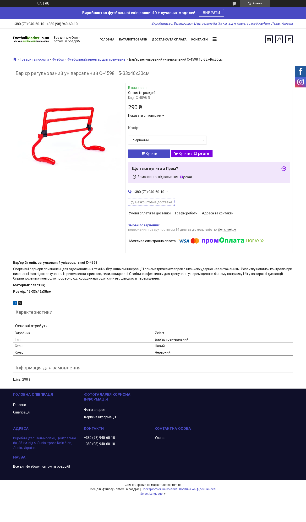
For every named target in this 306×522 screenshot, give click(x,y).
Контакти (199, 39)
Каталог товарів (133, 39)
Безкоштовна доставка (153, 202)
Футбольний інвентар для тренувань (96, 59)
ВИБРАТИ (211, 13)
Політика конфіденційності (197, 489)
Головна (106, 39)
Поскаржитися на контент (159, 489)
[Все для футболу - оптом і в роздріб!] (31, 39)
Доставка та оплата (169, 39)
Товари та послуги (34, 59)
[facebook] (15, 304)
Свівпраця (21, 412)
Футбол (58, 59)
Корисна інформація (100, 417)
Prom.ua (175, 485)
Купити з (185, 153)
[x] (20, 304)
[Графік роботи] (269, 39)
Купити (151, 153)
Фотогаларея (94, 410)
